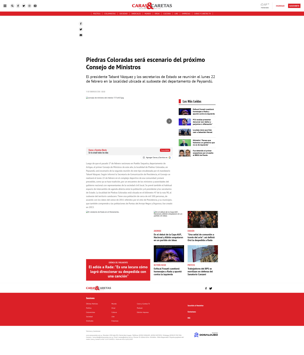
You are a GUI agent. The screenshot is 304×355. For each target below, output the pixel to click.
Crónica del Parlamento (118, 262)
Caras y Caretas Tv (202, 14)
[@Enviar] (81, 35)
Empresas (186, 14)
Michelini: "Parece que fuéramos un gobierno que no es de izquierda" (204, 142)
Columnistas (110, 14)
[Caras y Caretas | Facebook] (18, 6)
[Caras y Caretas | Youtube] (35, 6)
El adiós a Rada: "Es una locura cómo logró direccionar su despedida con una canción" (118, 271)
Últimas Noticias (92, 304)
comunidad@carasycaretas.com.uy (103, 337)
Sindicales (136, 14)
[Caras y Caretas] (98, 290)
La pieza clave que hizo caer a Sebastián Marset (202, 131)
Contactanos (192, 311)
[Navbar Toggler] (7, 6)
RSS (189, 318)
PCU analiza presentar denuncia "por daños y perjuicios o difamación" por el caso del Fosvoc (202, 123)
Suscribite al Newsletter (196, 305)
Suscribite (165, 150)
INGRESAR (280, 6)
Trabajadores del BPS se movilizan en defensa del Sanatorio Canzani (200, 271)
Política (96, 14)
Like (176, 14)
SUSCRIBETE (294, 6)
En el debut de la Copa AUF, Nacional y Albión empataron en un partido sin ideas (168, 237)
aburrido (157, 230)
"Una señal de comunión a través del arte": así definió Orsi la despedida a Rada (201, 237)
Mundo (148, 14)
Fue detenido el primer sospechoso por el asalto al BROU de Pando (203, 152)
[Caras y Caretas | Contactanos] (215, 288)
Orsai (157, 14)
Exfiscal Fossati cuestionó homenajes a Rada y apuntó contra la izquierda (204, 111)
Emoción (191, 230)
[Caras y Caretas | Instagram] (29, 6)
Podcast (139, 308)
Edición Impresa (143, 312)
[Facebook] (81, 23)
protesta (191, 265)
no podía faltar (160, 265)
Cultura (167, 14)
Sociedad (123, 14)
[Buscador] (12, 6)
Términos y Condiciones (93, 331)
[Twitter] (81, 29)
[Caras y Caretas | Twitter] (23, 6)
